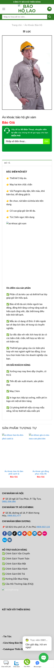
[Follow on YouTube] (39, 533)
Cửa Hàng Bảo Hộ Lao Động (18, 643)
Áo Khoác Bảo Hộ (33, 25)
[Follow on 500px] (4, 540)
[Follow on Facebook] (4, 533)
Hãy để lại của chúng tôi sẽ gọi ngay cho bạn (29, 132)
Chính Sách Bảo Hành (16, 569)
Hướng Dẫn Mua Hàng (16, 579)
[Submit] (49, 17)
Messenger (37, 666)
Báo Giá (8, 122)
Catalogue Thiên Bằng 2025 (17, 649)
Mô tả (7, 163)
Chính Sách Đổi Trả (15, 574)
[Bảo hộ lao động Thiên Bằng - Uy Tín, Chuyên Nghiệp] (27, 9)
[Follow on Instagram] (9, 533)
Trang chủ (17, 25)
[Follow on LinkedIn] (34, 533)
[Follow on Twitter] (19, 533)
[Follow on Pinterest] (24, 533)
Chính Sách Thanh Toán (17, 558)
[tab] (27, 163)
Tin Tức (7, 636)
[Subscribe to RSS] (29, 533)
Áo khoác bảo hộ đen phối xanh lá (14, 472)
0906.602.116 (43, 527)
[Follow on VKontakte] (9, 540)
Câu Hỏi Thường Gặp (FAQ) (19, 584)
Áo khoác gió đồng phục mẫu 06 (41, 472)
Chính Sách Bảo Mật (15, 564)
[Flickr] (44, 533)
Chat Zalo (16, 666)
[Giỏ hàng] (49, 9)
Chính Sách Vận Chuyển (17, 553)
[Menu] (3, 9)
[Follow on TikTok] (14, 533)
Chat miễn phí (6, 666)
